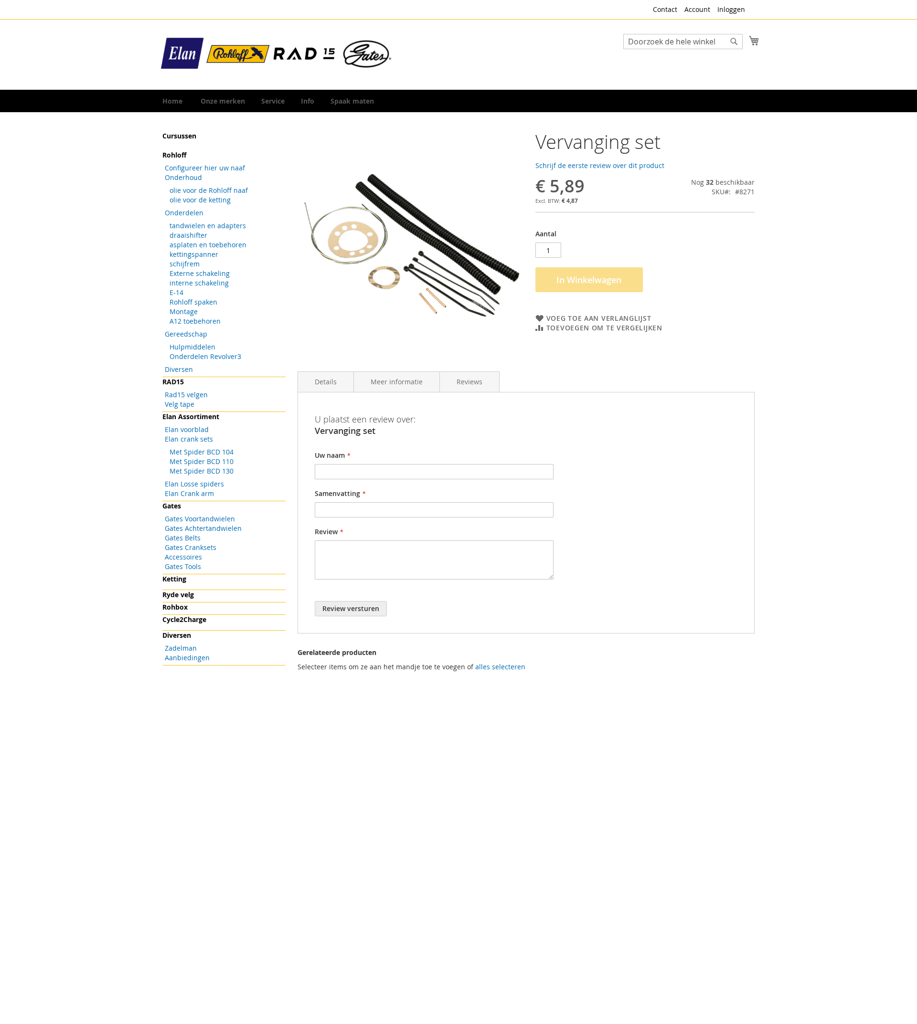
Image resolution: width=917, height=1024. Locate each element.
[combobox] (683, 41)
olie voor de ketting (200, 199)
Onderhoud (183, 177)
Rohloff (174, 154)
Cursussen (179, 135)
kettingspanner (194, 254)
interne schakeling (199, 282)
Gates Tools (183, 566)
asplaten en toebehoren (208, 244)
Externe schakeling (200, 273)
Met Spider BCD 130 (202, 470)
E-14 (176, 292)
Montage (184, 311)
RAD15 (173, 381)
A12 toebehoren (195, 321)
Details (326, 381)
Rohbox (175, 607)
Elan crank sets (189, 438)
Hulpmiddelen (192, 346)
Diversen (179, 369)
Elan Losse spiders (194, 483)
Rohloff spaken (193, 301)
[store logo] (277, 54)
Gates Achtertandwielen (203, 528)
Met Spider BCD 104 (202, 451)
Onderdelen (184, 212)
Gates (171, 505)
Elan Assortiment (190, 416)
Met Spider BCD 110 (202, 461)
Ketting (174, 578)
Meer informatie (397, 381)
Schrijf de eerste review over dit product (599, 165)
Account (697, 9)
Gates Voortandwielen (200, 518)
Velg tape (179, 404)
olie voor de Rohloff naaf (209, 190)
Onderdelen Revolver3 (205, 356)
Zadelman (181, 648)
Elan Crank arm (189, 493)
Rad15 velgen (186, 394)
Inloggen (731, 9)
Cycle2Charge (184, 619)
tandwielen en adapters (208, 225)
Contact (665, 9)
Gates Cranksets (190, 547)
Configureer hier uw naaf (205, 167)
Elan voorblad (187, 429)
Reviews (469, 381)
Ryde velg (178, 594)
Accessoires (183, 556)
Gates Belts (183, 537)
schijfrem (185, 263)
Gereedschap (186, 333)
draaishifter (188, 235)
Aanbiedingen (187, 657)
